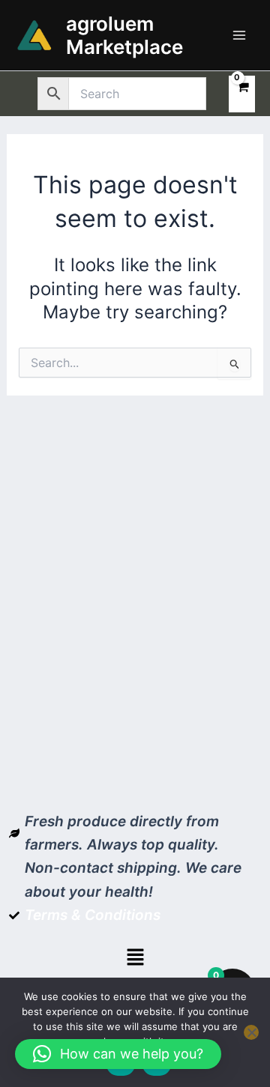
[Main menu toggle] (239, 35)
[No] (251, 1032)
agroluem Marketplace (124, 35)
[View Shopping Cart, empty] (242, 94)
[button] (135, 958)
